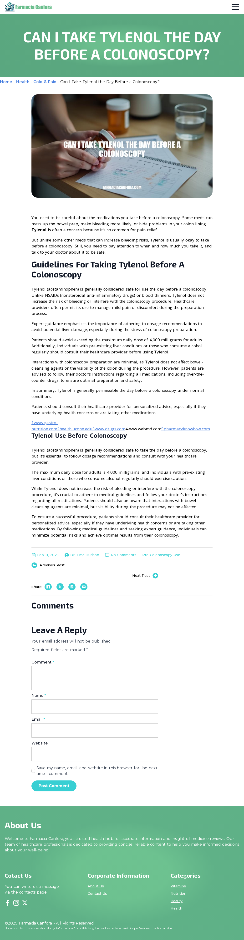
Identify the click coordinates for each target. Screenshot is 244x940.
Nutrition (178, 893)
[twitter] (25, 903)
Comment (42, 662)
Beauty (177, 901)
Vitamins (178, 886)
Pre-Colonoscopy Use (161, 555)
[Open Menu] (235, 7)
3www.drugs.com (108, 429)
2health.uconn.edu (74, 429)
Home (6, 82)
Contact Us (97, 893)
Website (39, 743)
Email (38, 719)
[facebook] (7, 903)
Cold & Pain (44, 82)
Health (22, 82)
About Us (96, 886)
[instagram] (16, 903)
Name (38, 696)
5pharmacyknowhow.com (185, 429)
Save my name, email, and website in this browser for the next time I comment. (97, 771)
